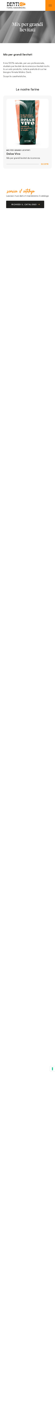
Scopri (45, 164)
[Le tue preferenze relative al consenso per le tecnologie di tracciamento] (52, 1068)
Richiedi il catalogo (24, 204)
